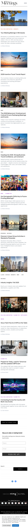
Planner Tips (9, 193)
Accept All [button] (15, 525)
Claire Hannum (5, 410)
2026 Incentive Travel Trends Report (13, 74)
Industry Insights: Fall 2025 (10, 282)
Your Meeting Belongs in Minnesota (13, 33)
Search (2, 466)
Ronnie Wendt (5, 372)
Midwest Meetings (6, 45)
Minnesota (13, 274)
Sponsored (3, 233)
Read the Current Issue (9, 422)
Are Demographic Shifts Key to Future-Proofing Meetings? (14, 197)
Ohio (23, 274)
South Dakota (24, 315)
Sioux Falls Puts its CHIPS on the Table (14, 323)
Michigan (8, 274)
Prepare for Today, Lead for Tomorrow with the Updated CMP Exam (13, 362)
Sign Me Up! (14, 454)
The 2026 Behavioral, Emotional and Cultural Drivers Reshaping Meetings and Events (13, 115)
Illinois (2, 274)
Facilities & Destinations (6, 315)
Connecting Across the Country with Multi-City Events (13, 401)
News (2, 70)
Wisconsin (9, 233)
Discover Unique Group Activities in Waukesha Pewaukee (13, 237)
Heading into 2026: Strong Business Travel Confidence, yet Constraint (13, 156)
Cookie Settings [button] (6, 525)
